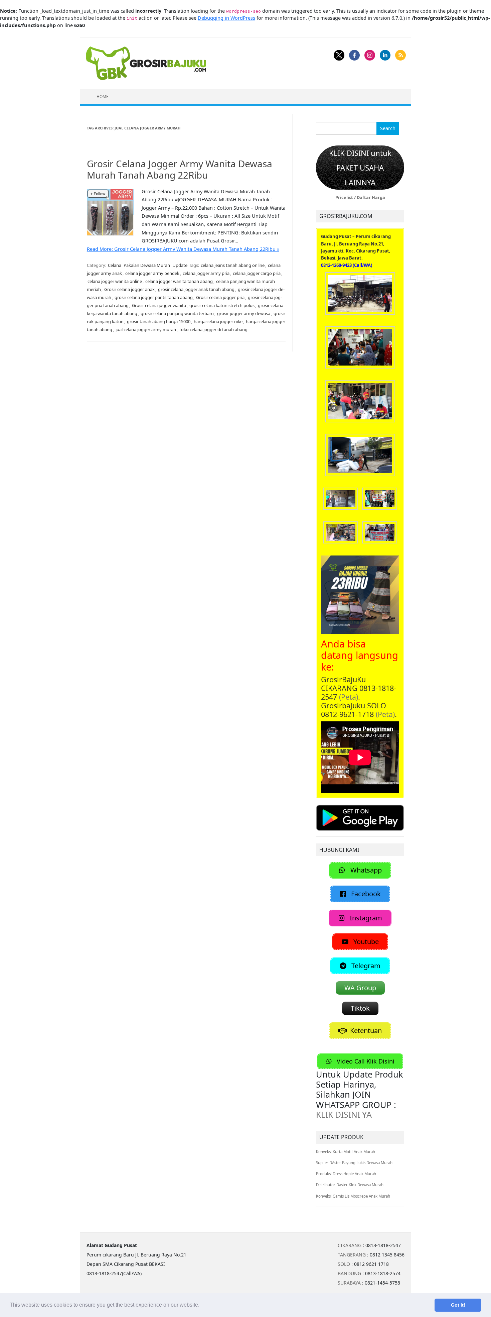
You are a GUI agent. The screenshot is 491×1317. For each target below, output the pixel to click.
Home (103, 96)
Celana (114, 265)
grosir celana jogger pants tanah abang (154, 297)
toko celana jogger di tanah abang (213, 329)
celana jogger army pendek (152, 273)
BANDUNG (349, 1273)
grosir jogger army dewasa (243, 313)
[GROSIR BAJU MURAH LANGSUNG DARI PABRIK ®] (146, 63)
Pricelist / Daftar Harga (360, 197)
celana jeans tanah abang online (233, 265)
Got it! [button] (458, 1305)
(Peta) (348, 697)
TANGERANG (352, 1254)
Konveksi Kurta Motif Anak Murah (345, 1151)
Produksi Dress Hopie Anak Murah (346, 1173)
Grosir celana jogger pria (220, 297)
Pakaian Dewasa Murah (147, 265)
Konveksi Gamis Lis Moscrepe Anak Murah (353, 1196)
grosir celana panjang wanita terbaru (177, 313)
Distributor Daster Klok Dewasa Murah (349, 1184)
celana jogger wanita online (115, 281)
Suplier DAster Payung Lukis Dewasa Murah (354, 1162)
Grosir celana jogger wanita (159, 305)
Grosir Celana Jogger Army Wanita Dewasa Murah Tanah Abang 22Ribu (179, 169)
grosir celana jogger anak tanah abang (196, 289)
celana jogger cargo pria (257, 273)
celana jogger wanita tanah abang (179, 281)
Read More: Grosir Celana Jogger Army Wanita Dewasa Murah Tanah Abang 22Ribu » (183, 249)
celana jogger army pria (206, 273)
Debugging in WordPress (226, 18)
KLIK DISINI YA (344, 1114)
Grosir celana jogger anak (129, 289)
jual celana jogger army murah (146, 329)
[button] (202, 1306)
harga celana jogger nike (218, 321)
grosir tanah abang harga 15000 (158, 321)
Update (179, 265)
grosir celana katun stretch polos (222, 305)
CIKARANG (349, 1245)
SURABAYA (349, 1283)
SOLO (344, 1264)
